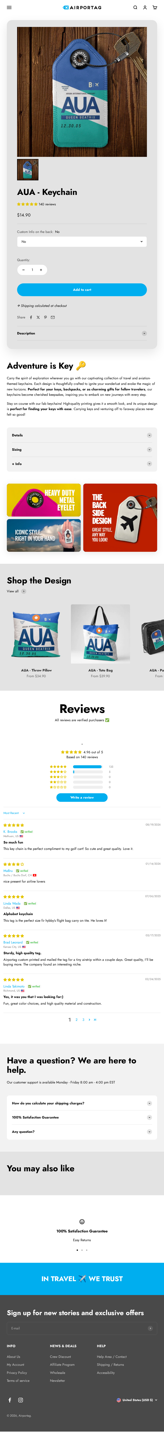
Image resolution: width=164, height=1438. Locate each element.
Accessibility (106, 1372)
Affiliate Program (62, 1364)
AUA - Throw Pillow (36, 670)
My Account (15, 1364)
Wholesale (57, 1372)
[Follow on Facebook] (10, 1400)
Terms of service (18, 1380)
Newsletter (57, 1380)
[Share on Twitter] (38, 317)
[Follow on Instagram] (20, 1400)
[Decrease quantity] (23, 270)
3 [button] (83, 1019)
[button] (28, 204)
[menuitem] (27, 169)
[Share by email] (52, 317)
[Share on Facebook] (31, 317)
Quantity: (23, 260)
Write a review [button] (82, 797)
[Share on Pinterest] (45, 317)
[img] (13, 825)
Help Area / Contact (112, 1356)
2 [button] (77, 1019)
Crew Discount (60, 1356)
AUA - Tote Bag (100, 670)
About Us (13, 1356)
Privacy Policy (17, 1372)
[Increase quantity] (41, 270)
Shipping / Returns (110, 1364)
